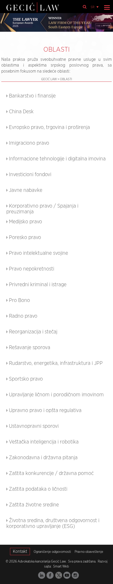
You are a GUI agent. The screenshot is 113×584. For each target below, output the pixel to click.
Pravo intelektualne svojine (38, 253)
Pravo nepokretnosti (31, 269)
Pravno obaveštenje (89, 552)
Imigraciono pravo (29, 143)
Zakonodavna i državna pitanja (43, 457)
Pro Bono (19, 300)
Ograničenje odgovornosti (52, 552)
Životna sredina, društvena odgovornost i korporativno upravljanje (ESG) (52, 523)
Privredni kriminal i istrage (37, 284)
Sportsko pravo (26, 379)
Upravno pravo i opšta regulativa (45, 410)
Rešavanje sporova (29, 347)
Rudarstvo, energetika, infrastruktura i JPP (56, 363)
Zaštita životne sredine (34, 504)
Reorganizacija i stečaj (33, 331)
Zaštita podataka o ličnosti (38, 489)
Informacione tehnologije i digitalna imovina (57, 158)
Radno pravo (23, 316)
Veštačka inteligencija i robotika (44, 442)
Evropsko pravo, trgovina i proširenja (49, 127)
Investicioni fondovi (30, 174)
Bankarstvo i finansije (32, 96)
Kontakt (20, 551)
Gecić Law (49, 79)
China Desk (21, 111)
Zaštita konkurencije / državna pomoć (51, 473)
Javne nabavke (25, 190)
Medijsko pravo (25, 221)
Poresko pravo (25, 237)
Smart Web (60, 566)
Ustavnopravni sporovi (34, 426)
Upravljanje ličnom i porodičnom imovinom (56, 394)
